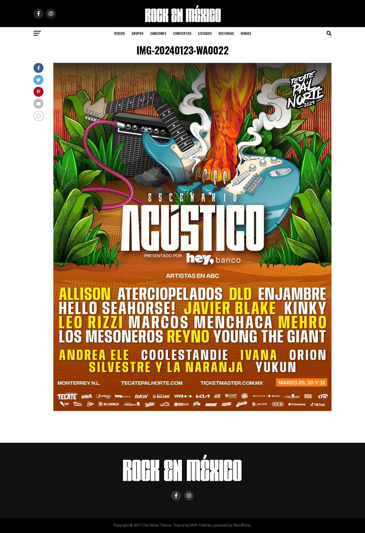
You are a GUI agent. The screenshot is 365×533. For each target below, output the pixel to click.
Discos (119, 33)
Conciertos (182, 33)
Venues (246, 33)
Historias (226, 33)
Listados (205, 33)
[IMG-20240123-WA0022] (192, 409)
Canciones (158, 33)
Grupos (137, 33)
